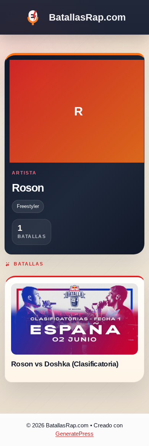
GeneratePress (74, 433)
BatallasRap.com (87, 17)
